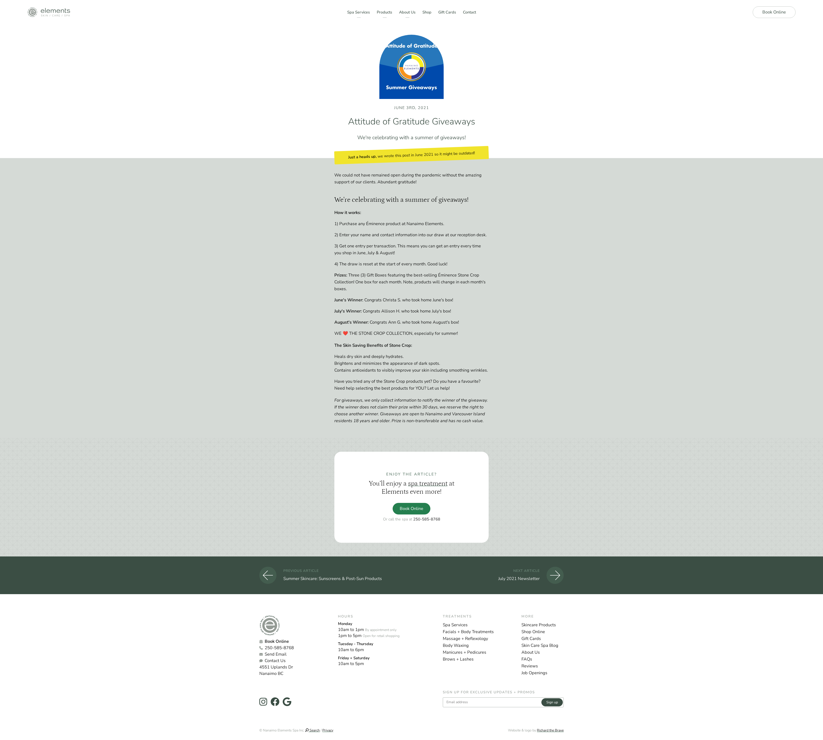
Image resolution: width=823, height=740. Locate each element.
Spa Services (455, 625)
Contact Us (275, 661)
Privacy (327, 730)
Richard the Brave (550, 730)
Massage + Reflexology (465, 638)
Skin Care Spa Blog (539, 645)
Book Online (774, 12)
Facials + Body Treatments (468, 632)
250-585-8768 (426, 519)
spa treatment (428, 483)
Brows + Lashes (458, 659)
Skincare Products (538, 625)
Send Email (276, 654)
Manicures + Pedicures (464, 652)
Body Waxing (456, 645)
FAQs (526, 659)
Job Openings (534, 673)
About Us (530, 652)
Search (314, 730)
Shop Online (533, 632)
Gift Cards (531, 638)
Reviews (529, 666)
